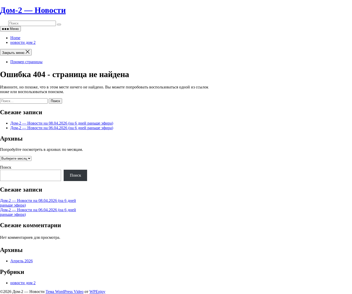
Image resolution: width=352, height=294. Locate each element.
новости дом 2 (23, 42)
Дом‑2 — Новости (33, 10)
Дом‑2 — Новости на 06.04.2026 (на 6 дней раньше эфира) (61, 128)
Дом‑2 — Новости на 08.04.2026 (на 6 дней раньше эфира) (61, 123)
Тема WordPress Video (64, 291)
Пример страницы (26, 62)
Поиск (5, 167)
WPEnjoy (97, 291)
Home (15, 38)
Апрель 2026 (21, 261)
